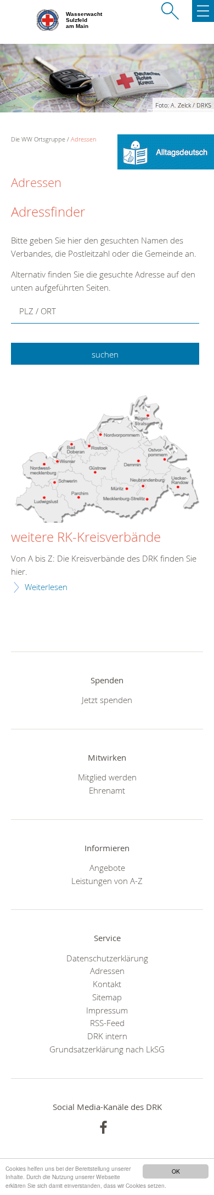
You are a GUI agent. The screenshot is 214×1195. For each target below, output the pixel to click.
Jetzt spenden (107, 699)
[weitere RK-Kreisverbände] (107, 460)
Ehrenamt (107, 790)
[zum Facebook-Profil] (103, 1127)
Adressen (83, 139)
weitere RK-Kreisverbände (86, 537)
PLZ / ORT (37, 310)
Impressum (107, 1010)
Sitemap (107, 997)
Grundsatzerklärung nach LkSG (107, 1049)
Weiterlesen (46, 586)
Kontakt (107, 983)
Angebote (107, 867)
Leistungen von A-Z (107, 880)
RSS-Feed (107, 1022)
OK (176, 1171)
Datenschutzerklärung (107, 958)
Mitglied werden (107, 777)
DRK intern (107, 1035)
